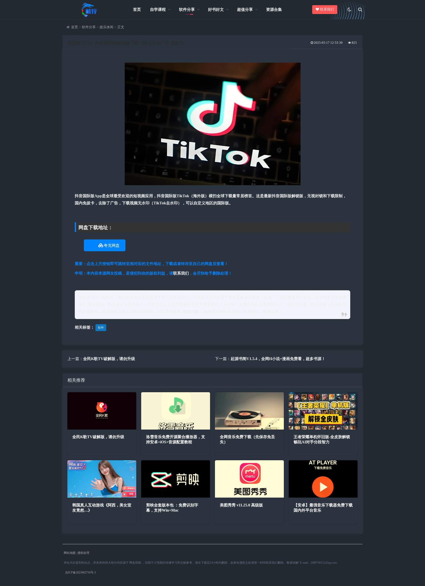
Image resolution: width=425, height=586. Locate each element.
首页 (137, 9)
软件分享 (187, 9)
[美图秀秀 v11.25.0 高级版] (249, 496)
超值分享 (245, 9)
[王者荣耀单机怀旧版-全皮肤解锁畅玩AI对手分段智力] (323, 428)
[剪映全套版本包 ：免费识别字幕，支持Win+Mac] (175, 496)
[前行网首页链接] (89, 9)
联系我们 (326, 9)
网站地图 (70, 553)
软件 (101, 327)
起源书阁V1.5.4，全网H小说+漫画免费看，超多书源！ (278, 359)
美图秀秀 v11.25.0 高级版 (241, 505)
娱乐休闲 (106, 27)
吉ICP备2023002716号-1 (80, 572)
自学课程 (158, 9)
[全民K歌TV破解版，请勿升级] (101, 428)
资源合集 (274, 9)
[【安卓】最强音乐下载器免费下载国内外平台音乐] (323, 496)
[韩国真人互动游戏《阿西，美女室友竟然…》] (101, 496)
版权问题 (191, 311)
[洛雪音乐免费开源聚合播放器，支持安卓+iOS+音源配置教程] (175, 428)
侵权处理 (83, 553)
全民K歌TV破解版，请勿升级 (109, 359)
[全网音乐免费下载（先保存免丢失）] (249, 428)
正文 (120, 27)
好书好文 (216, 9)
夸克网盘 (112, 245)
